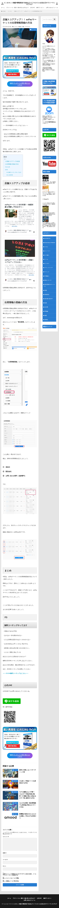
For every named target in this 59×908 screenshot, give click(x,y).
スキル (46, 246)
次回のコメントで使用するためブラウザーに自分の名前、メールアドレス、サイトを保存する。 (19, 874)
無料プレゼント (40, 7)
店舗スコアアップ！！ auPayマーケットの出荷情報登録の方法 (28, 11)
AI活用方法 (15, 780)
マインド (47, 271)
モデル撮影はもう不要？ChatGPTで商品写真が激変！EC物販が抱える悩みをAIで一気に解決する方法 (27, 795)
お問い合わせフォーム (51, 7)
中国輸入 (20, 26)
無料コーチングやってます (14, 172)
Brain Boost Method (50, 242)
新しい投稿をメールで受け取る (11, 881)
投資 (46, 302)
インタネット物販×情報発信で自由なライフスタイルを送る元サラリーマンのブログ (29, 3)
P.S (7, 169)
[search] (54, 19)
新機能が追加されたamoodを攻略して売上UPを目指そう (27, 816)
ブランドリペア (49, 267)
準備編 (46, 311)
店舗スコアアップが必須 (13, 161)
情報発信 (47, 294)
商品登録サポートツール (49, 285)
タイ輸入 (47, 255)
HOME (4, 11)
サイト (4, 866)
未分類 (46, 307)
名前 (4, 852)
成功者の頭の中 (49, 298)
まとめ (8, 167)
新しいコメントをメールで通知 (11, 878)
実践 (46, 290)
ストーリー (47, 251)
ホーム (3, 7)
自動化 (46, 319)
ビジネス (10, 11)
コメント (6, 836)
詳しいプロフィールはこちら (48, 70)
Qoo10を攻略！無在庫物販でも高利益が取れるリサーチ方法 (27, 805)
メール (5, 859)
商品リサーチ (48, 280)
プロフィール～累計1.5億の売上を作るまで (17, 7)
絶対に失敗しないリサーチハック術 (27, 771)
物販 (23, 26)
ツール (46, 259)
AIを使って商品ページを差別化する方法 (27, 782)
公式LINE (32, 7)
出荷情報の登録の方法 (12, 164)
